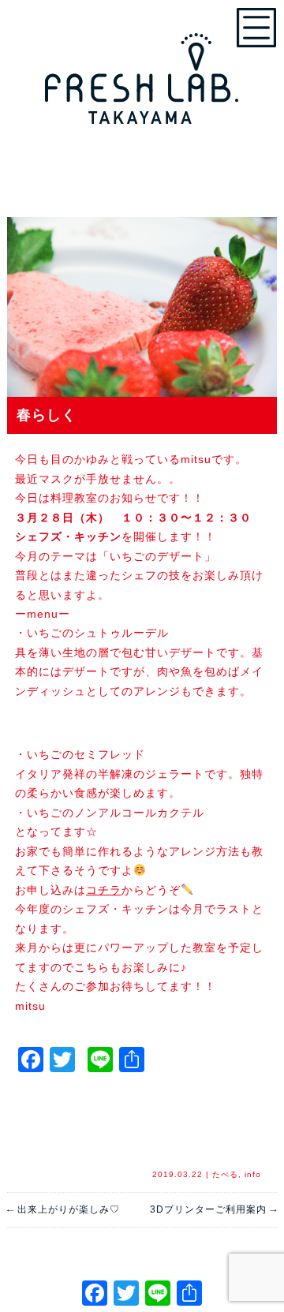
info (253, 1174)
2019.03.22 (177, 1174)
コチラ (103, 890)
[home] (142, 71)
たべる (225, 1174)
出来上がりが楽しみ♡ (63, 1209)
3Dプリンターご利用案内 (213, 1209)
